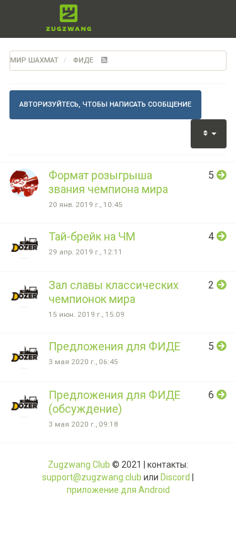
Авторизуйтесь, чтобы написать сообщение (105, 104)
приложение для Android (118, 490)
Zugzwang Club (79, 465)
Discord (175, 477)
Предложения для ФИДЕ (114, 346)
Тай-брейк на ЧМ (91, 236)
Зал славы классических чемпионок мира (113, 292)
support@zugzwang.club (92, 477)
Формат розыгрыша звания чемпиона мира (108, 182)
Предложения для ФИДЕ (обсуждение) (114, 401)
